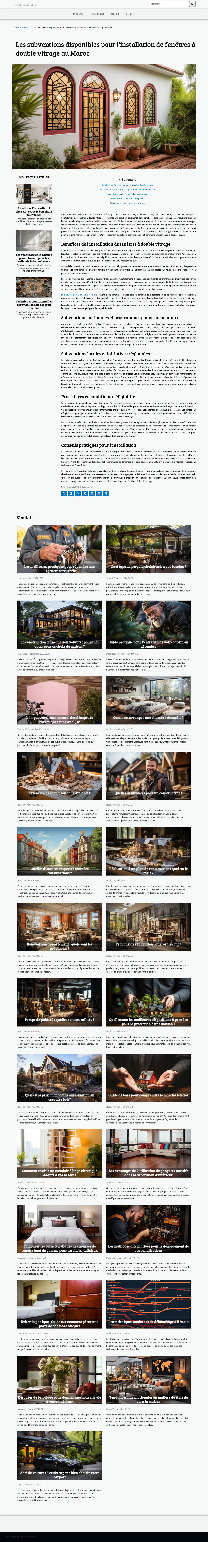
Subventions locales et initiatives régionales (127, 194)
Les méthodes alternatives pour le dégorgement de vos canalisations (148, 1248)
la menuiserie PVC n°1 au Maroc (77, 295)
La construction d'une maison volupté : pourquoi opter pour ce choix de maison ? (60, 644)
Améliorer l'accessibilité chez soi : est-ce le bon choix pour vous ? (34, 211)
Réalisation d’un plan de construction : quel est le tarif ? (148, 870)
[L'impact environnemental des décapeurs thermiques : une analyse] (59, 700)
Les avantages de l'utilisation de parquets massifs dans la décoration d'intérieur (148, 1172)
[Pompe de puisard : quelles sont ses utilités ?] (59, 1002)
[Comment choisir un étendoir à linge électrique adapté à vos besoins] (59, 1153)
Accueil (15, 28)
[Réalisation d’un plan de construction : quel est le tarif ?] (148, 851)
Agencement (97, 14)
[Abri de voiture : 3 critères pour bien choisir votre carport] (59, 1455)
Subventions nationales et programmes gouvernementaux (127, 190)
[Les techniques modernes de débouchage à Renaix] (148, 1304)
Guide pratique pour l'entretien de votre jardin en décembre (148, 644)
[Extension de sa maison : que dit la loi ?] (59, 776)
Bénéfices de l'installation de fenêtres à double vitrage (127, 185)
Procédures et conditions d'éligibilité (127, 199)
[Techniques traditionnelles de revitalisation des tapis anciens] (34, 287)
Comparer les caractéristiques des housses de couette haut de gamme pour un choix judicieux (60, 1248)
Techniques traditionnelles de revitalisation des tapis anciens (34, 304)
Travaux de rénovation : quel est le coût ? (148, 944)
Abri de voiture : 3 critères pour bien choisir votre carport (59, 1474)
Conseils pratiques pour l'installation (127, 203)
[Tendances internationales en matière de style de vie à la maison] (148, 1380)
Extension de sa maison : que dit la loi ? (60, 793)
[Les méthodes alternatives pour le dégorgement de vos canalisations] (148, 1229)
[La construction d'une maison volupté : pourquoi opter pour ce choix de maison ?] (59, 625)
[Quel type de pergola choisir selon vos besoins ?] (148, 549)
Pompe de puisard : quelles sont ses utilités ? (59, 1019)
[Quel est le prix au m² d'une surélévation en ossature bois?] (59, 1078)
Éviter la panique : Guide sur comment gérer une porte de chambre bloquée (59, 1323)
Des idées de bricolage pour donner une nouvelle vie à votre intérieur (59, 1399)
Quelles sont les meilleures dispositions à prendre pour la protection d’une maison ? (148, 1021)
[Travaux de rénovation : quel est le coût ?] (148, 927)
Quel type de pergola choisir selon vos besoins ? (148, 566)
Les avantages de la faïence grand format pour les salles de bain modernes (34, 258)
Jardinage (78, 14)
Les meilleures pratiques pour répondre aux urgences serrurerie (59, 568)
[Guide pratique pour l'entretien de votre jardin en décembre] (148, 625)
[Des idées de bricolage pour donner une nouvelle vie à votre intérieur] (59, 1380)
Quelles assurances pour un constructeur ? (148, 793)
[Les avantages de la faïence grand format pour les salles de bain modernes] (34, 240)
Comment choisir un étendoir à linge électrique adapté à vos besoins (59, 1172)
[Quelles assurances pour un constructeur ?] (148, 776)
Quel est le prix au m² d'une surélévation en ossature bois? (59, 1097)
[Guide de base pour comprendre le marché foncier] (148, 1078)
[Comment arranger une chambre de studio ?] (148, 700)
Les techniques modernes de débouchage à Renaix (148, 1321)
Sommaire (129, 179)
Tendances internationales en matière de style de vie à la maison (148, 1399)
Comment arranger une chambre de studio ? (148, 717)
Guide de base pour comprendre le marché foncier (148, 1095)
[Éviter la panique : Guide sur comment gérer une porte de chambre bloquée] (59, 1304)
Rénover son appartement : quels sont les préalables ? (59, 946)
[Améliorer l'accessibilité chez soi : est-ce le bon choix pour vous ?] (34, 194)
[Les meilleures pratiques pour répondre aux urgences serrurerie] (59, 549)
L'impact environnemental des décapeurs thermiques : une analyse (59, 719)
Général (130, 14)
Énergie (115, 14)
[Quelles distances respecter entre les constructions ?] (59, 851)
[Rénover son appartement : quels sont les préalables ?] (59, 927)
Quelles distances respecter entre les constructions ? (60, 870)
